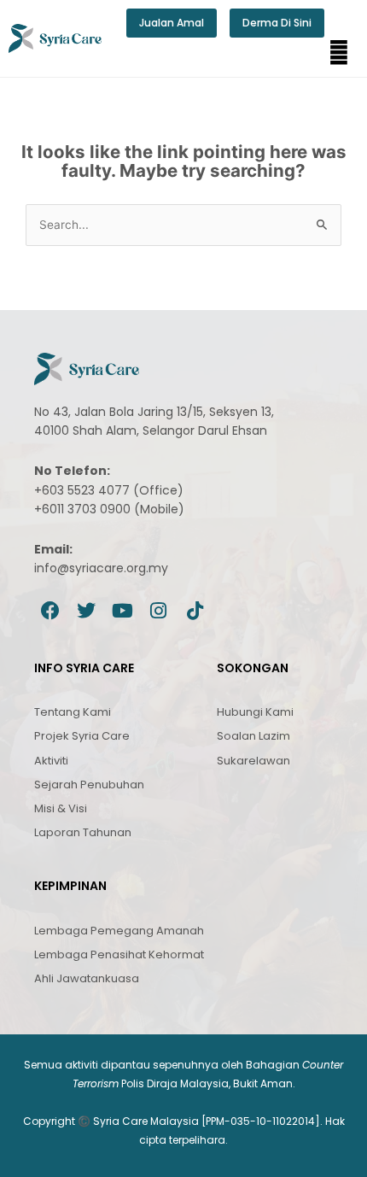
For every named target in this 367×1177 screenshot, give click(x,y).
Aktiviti (51, 760)
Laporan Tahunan (82, 832)
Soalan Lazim (253, 736)
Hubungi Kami (255, 712)
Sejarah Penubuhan (89, 784)
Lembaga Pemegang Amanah (119, 930)
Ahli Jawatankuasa (86, 978)
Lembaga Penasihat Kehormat (119, 954)
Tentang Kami (72, 712)
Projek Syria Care (82, 736)
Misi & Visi (60, 808)
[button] (338, 53)
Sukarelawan (253, 760)
